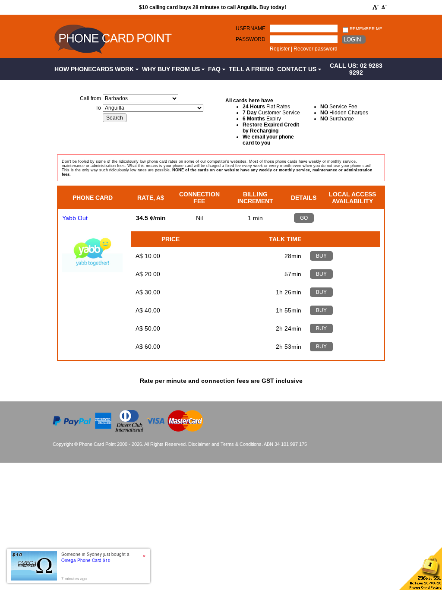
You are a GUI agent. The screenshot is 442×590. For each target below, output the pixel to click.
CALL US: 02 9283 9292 (356, 69)
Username (250, 28)
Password (250, 39)
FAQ (215, 69)
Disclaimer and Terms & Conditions (225, 444)
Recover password (316, 49)
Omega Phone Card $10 (85, 560)
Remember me (365, 28)
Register (280, 49)
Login (352, 39)
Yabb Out (75, 218)
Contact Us (297, 69)
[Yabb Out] (92, 270)
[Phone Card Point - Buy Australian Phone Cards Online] (113, 55)
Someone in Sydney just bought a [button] (95, 557)
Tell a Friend (251, 69)
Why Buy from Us (172, 69)
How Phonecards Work (95, 69)
